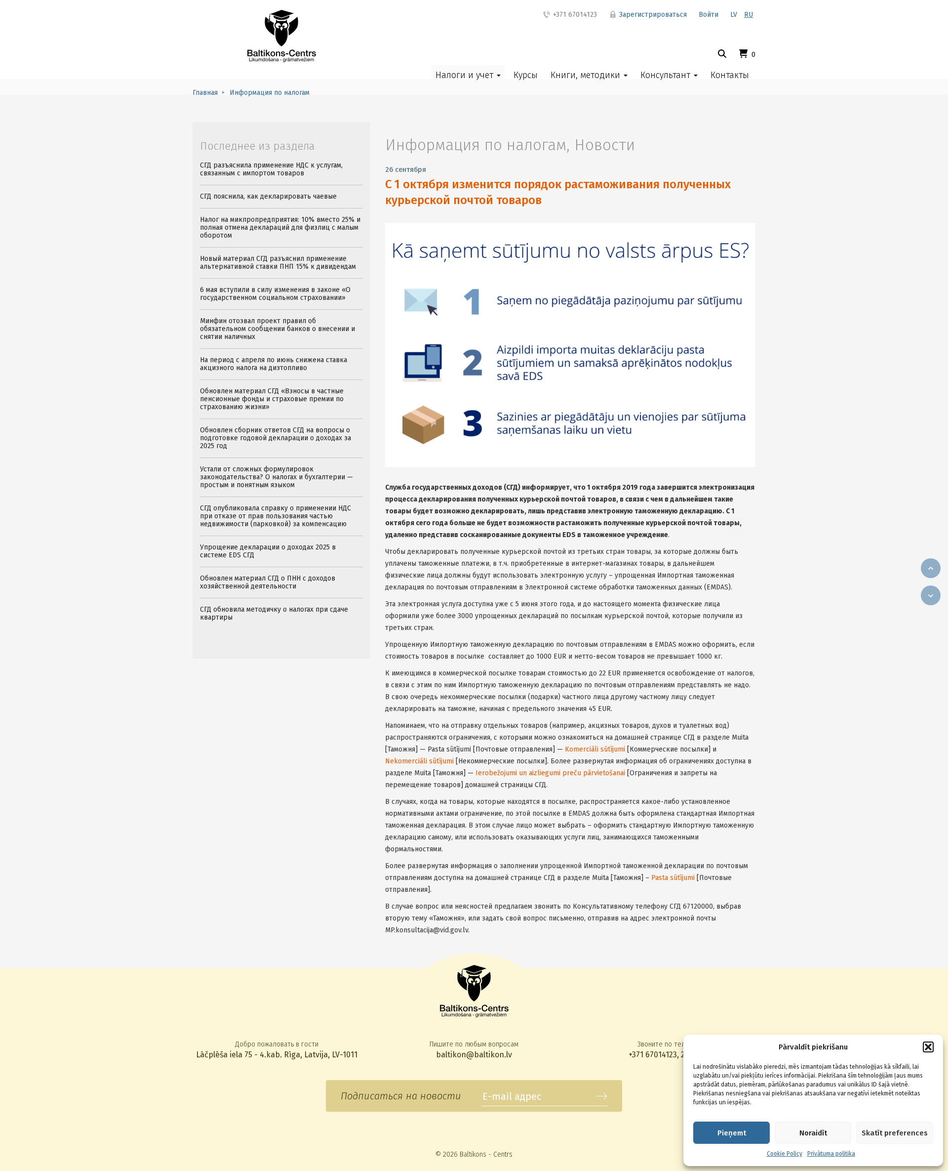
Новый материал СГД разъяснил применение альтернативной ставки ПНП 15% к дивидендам (278, 262)
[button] (928, 1047)
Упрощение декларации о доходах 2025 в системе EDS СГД (268, 551)
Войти (708, 14)
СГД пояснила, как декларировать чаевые (268, 196)
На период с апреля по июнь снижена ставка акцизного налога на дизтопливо (273, 364)
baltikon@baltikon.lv (474, 1054)
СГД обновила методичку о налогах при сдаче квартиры (274, 613)
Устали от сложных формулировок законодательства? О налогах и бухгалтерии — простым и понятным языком (276, 477)
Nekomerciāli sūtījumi (419, 761)
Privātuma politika (831, 1153)
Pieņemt (731, 1133)
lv (733, 14)
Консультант (666, 75)
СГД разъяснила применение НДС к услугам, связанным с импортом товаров (271, 169)
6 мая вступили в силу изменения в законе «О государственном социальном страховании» (275, 294)
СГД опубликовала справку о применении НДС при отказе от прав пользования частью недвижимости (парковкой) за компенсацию (275, 516)
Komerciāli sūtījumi (595, 749)
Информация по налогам (475, 144)
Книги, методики (587, 75)
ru (748, 14)
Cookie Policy (784, 1153)
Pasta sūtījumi (673, 878)
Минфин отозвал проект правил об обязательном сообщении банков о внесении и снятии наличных (277, 329)
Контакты (730, 75)
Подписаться (601, 1096)
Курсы (526, 75)
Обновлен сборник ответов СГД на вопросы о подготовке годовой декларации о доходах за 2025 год (275, 438)
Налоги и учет (465, 75)
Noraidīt (813, 1133)
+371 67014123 (574, 14)
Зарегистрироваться (652, 14)
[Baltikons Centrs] (281, 36)
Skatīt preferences (895, 1133)
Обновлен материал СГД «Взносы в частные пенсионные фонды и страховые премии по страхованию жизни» (272, 399)
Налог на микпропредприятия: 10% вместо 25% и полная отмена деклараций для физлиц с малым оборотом (280, 227)
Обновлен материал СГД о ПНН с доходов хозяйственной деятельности (267, 582)
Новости (604, 144)
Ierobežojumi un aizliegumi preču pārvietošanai (550, 773)
